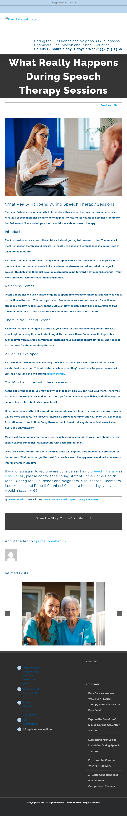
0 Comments (94, 499)
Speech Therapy (104, 471)
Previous (106, 105)
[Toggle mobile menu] (120, 18)
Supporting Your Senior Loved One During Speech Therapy (104, 745)
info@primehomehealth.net (63, 2)
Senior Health (62, 499)
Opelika (11, 476)
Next (117, 105)
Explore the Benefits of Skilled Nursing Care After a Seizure (104, 725)
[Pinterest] (92, 670)
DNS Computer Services (88, 803)
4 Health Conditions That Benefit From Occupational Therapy (103, 780)
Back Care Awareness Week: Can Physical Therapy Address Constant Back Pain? (104, 702)
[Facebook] (87, 670)
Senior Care (49, 499)
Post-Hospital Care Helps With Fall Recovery (103, 763)
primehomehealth (16, 499)
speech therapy (55, 373)
